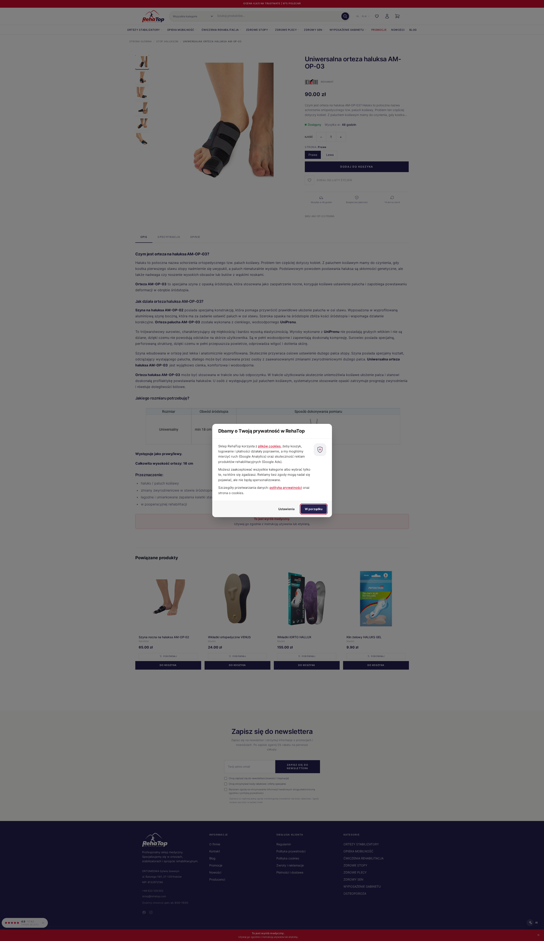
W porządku (314, 509)
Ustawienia (286, 509)
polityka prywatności (286, 488)
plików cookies (269, 446)
